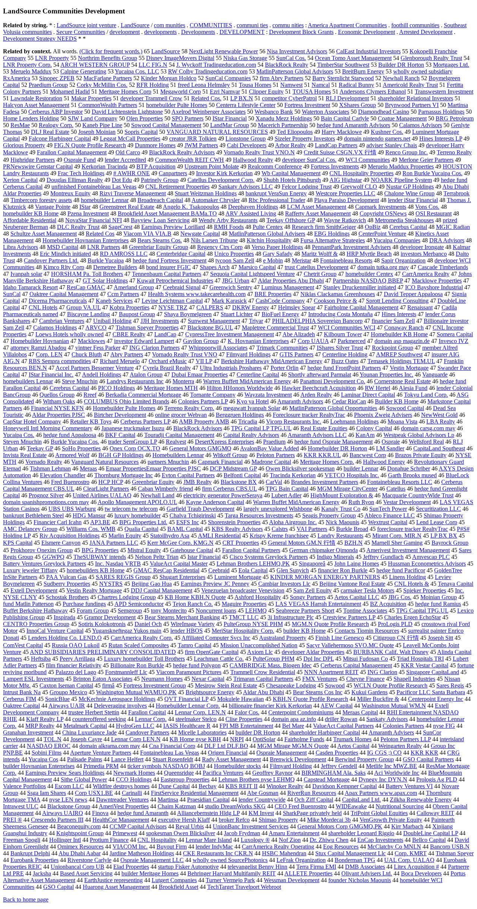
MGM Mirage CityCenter (347, 488)
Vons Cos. (427, 207)
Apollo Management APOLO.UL (137, 502)
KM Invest (261, 813)
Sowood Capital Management (166, 125)
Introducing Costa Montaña (340, 314)
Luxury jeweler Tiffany (30, 570)
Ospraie (391, 441)
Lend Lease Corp (436, 522)
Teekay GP (40, 448)
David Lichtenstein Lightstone (127, 111)
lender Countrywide (261, 799)
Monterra (183, 381)
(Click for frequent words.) (110, 51)
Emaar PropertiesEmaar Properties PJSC (153, 468)
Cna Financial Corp (172, 746)
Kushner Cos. (387, 132)
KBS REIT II (241, 786)
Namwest (291, 85)
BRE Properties (273, 294)
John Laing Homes (356, 563)
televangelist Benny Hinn (257, 867)
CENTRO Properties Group (36, 624)
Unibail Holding (112, 321)
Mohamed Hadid (70, 91)
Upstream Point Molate (211, 166)
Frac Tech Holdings (81, 173)
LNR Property (52, 58)
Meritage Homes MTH (171, 388)
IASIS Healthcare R (187, 726)
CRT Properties (240, 543)
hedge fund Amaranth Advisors (353, 125)
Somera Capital (455, 334)
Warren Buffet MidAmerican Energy (296, 502)
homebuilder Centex (369, 274)
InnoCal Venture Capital (54, 631)
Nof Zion (290, 840)
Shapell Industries (414, 679)
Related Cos (100, 233)
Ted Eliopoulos (295, 132)
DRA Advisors (446, 240)
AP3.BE (100, 522)
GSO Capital (58, 887)
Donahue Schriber (408, 468)
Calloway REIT (435, 813)
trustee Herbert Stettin (93, 712)
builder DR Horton (258, 732)
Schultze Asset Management (43, 233)
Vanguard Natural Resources (105, 462)
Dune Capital (174, 786)
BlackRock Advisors (197, 428)
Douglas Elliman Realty (75, 180)
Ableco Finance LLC (389, 515)
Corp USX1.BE (94, 793)
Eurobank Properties (34, 860)
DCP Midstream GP (233, 468)
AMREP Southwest (399, 354)
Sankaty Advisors (387, 719)
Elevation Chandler (62, 475)
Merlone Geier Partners (426, 160)
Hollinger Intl (65, 840)
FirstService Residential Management (194, 793)
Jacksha (42, 873)
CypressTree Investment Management (229, 334)
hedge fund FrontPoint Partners (344, 368)
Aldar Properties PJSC (58, 415)
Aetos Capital (353, 746)
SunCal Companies (228, 78)
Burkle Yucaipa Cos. (75, 441)
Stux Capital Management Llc (350, 853)
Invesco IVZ (453, 341)
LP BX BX (443, 535)
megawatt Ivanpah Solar (251, 408)
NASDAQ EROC (48, 746)
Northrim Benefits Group (107, 58)
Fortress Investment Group (154, 685)
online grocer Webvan (181, 415)
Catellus (395, 488)
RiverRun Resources (311, 793)
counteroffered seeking (99, 719)
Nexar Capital (208, 679)
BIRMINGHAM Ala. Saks (333, 773)
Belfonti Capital (242, 475)
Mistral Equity (144, 550)
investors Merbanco (424, 254)
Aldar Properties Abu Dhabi (291, 280)
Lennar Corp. (151, 719)
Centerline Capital (258, 374)
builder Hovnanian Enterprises (39, 766)
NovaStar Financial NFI (93, 220)
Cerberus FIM (19, 699)
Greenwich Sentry (230, 287)
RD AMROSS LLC (124, 254)
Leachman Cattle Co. (219, 658)
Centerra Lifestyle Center (245, 105)
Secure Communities (80, 32)
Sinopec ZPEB (57, 78)
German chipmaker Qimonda (323, 550)
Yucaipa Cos (43, 759)
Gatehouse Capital (191, 550)
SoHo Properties (81, 448)
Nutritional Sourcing (400, 806)
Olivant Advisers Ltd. (366, 873)
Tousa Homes (255, 85)
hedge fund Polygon (197, 665)
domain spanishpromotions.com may (46, 502)
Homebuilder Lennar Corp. (188, 705)
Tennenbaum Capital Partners (166, 274)
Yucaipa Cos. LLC (137, 71)
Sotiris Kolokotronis (102, 624)
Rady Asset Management (231, 759)
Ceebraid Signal (181, 287)
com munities (169, 25)
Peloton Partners (275, 455)
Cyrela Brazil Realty (167, 368)
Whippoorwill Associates (218, 348)
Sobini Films (46, 752)
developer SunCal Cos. (309, 160)
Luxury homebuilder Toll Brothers (144, 658)
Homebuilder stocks (237, 766)
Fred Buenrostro (70, 482)
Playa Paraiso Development (346, 200)
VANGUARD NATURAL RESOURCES (217, 132)
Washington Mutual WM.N (393, 705)
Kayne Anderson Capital (215, 502)
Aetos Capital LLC (356, 597)
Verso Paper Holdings (277, 247)
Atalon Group (146, 374)
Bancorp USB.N (450, 846)
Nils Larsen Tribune (214, 240)
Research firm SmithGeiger (324, 227)
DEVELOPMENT (242, 32)
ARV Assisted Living (250, 213)
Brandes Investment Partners (324, 482)
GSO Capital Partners (428, 759)
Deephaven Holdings (253, 207)
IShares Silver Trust (340, 348)
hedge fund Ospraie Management (333, 441)
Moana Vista (402, 421)
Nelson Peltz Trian (157, 557)
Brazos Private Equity (420, 455)
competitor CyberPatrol (289, 98)
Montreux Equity (70, 193)
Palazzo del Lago (76, 672)
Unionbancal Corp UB (77, 867)
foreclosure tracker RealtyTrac (412, 529)
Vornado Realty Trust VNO (184, 354)
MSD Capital (62, 247)
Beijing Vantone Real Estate (352, 584)
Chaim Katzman (177, 806)
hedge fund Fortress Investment (169, 260)
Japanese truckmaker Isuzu (132, 428)
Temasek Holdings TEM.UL (401, 361)
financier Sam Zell (393, 321)
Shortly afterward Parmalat (319, 374)
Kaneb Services (114, 301)
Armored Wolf (72, 455)
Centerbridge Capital (181, 254)
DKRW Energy (250, 307)
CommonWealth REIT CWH (189, 160)
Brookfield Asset (178, 887)
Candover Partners (147, 732)
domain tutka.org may (383, 267)
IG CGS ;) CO (384, 752)
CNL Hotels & (411, 584)
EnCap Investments (380, 840)
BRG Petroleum (455, 118)
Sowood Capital (405, 408)
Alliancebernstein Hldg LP (208, 813)
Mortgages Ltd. (451, 65)
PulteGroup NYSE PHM (253, 624)
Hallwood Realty (253, 160)
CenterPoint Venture (382, 233)
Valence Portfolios (24, 786)
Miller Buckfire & (378, 699)
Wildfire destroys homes (121, 786)
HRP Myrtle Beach (369, 254)
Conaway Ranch (404, 327)
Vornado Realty (43, 462)
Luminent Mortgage (237, 577)
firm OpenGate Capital (211, 652)
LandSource (135, 25)
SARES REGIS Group (123, 577)
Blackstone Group (68, 806)
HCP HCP (110, 482)
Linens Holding (407, 577)
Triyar (256, 321)
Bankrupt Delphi (30, 853)
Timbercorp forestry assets (41, 200)
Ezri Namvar (225, 91)
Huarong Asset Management (116, 887)
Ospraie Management (281, 752)
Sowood (335, 685)
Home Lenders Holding (31, 118)
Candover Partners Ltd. (51, 260)
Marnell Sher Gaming (397, 543)
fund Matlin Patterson (28, 604)
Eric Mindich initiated (65, 254)
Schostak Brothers (67, 597)
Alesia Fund (413, 388)
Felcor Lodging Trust (307, 186)
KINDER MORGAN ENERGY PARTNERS (325, 577)
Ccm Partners (123, 294)
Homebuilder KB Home (399, 334)
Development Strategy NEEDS (40, 38)
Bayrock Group (450, 543)
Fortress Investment (307, 105)
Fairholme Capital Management (361, 307)
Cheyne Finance (365, 679)
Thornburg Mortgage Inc (123, 475)
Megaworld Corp (180, 91)
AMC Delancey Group (30, 529)
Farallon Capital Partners (251, 550)
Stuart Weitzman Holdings (206, 193)
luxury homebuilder (137, 515)
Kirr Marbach (407, 826)
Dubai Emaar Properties (199, 374)
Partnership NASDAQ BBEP (368, 280)
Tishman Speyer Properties (147, 327)
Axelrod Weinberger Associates (208, 111)
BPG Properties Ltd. (143, 522)
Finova (100, 813)
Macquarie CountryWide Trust (418, 495)
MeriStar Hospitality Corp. (243, 631)
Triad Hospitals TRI (420, 658)
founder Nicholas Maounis (359, 880)
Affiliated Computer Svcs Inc (215, 638)
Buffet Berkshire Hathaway (35, 610)
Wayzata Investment (268, 394)
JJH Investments (159, 321)
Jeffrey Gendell (339, 766)
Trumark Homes (352, 739)
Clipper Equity (266, 91)
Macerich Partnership (283, 125)
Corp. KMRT (411, 853)
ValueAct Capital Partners (343, 726)
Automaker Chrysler (216, 200)
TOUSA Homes (312, 91)
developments (160, 32)
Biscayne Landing (88, 314)
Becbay (208, 786)
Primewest (125, 833)
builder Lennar (361, 468)
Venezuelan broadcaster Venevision (242, 590)
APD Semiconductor (139, 604)
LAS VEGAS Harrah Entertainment (318, 604)
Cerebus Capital (408, 227)
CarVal (274, 482)
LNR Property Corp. (27, 65)
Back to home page (25, 899)
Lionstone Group (245, 138)
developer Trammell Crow (151, 98)
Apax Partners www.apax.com (381, 793)
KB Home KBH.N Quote (195, 597)
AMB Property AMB (204, 421)
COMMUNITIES (211, 25)
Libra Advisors (20, 247)
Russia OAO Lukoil (75, 645)
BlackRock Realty (286, 65)
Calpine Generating (83, 71)
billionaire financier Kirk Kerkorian (270, 705)
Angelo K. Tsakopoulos (191, 207)
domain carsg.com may (428, 428)
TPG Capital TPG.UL (422, 610)
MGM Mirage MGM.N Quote (293, 746)
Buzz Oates (344, 361)
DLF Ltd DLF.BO (226, 746)
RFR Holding (152, 85)
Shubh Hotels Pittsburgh (292, 180)
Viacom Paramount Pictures (188, 672)
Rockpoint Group (392, 348)
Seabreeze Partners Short (305, 610)
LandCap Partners (336, 145)
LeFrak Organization (301, 860)
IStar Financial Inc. (51, 374)
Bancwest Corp (368, 455)
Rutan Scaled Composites (138, 645)
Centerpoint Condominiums (301, 712)
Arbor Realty (290, 145)
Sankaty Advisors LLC (245, 186)
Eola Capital (253, 570)
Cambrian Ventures (61, 321)
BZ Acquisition (388, 604)
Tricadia (247, 421)
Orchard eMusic (168, 361)
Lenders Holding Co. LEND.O (65, 638)
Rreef (90, 394)
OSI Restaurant (434, 213)
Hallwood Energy (384, 462)
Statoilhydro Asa (169, 535)
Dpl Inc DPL (318, 658)
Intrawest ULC (20, 806)
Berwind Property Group (364, 759)
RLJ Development (347, 98)
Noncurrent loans (216, 610)
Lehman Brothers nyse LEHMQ (256, 779)
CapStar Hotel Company (32, 421)
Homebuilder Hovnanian (39, 341)
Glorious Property (24, 145)
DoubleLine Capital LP (430, 833)
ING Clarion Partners (154, 348)
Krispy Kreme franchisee (279, 535)
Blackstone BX (239, 482)
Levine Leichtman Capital (172, 301)
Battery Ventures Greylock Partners (44, 563)
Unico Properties (234, 254)
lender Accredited (125, 160)
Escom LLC (69, 786)
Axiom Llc (260, 652)
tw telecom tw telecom (131, 509)
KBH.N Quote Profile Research (310, 699)
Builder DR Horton (401, 65)
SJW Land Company (92, 118)
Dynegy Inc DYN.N (382, 779)
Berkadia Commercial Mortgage (143, 394)
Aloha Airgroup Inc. (293, 522)
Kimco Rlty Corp (63, 267)
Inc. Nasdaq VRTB (118, 563)
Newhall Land (157, 495)
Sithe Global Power (84, 779)
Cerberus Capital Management (356, 665)
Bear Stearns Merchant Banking (182, 617)
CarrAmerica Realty (425, 274)
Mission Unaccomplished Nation (258, 645)
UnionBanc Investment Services (250, 826)
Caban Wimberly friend (165, 488)
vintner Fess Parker (97, 348)
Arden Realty (316, 394)
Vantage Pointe (52, 207)
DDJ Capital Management (161, 590)
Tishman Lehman (50, 468)
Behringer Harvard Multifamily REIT (231, 873)
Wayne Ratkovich (345, 220)
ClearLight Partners (106, 488)
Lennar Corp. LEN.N (200, 712)
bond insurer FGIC (168, 267)
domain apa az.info (293, 719)
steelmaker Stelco (196, 719)
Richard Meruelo (120, 361)
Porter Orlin (284, 368)
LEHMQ (256, 610)
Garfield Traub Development (200, 509)
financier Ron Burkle (342, 570)
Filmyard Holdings (248, 354)
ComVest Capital (23, 645)
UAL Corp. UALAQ (409, 860)
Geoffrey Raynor (272, 773)
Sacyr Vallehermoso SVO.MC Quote (350, 645)
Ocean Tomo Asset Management (353, 58)
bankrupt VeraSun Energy (276, 193)
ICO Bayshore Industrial (434, 287)
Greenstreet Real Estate (126, 207)
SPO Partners (187, 118)
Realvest (176, 441)
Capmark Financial (220, 462)
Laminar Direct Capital (368, 394)
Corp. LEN (49, 354)
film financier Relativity (73, 665)
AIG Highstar (345, 180)
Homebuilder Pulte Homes (124, 408)
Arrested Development (425, 32)
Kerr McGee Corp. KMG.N (180, 543)
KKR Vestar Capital (424, 665)
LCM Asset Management (316, 207)
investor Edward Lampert (144, 341)
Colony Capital (374, 428)
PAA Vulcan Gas (66, 577)
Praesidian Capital (208, 799)
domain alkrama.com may (109, 746)
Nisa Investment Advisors (297, 51)
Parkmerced (352, 341)
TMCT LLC (244, 617)
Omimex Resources (80, 846)
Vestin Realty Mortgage (94, 590)
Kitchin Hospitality (269, 240)
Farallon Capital (147, 712)
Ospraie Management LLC (152, 860)
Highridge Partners (32, 160)
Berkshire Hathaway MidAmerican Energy (271, 361)
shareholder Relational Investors (415, 98)
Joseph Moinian (97, 132)
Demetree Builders (115, 267)
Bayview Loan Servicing (160, 220)
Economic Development (366, 32)
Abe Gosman (262, 793)
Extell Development (33, 590)
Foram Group (93, 610)
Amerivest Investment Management (408, 550)
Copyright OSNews (383, 213)
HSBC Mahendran (284, 853)
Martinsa (168, 799)
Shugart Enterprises (182, 577)
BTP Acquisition (156, 166)
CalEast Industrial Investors (368, 51)
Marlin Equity (124, 535)
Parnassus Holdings (441, 111)
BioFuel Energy (280, 314)
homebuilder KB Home (31, 213)
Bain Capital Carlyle (345, 118)
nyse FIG (444, 726)
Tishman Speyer (455, 853)
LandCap (165, 334)
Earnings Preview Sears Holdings (64, 773)
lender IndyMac (214, 846)
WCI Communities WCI (346, 327)
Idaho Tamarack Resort (30, 287)
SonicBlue (57, 699)
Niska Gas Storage (245, 58)
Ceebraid (219, 570)
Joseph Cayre (86, 739)
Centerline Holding (344, 354)
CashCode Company (280, 301)
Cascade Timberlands (443, 267)
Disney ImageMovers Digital (180, 58)
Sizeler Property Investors (305, 138)
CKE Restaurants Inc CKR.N (218, 853)
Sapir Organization (403, 260)
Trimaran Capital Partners (263, 679)
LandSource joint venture (86, 25)
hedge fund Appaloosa (69, 435)
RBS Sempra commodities (60, 361)
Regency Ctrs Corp (220, 247)
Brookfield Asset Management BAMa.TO (167, 213)
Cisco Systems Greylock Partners (269, 557)
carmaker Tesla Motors (367, 590)
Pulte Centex (268, 227)
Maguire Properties (244, 604)
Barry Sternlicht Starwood (343, 78)
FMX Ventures (319, 679)
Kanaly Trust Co (340, 509)
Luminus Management (287, 287)
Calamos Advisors (420, 125)
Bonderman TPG (355, 860)
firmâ (108, 685)
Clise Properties (243, 719)
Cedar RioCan (349, 401)
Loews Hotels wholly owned (69, 334)
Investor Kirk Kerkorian (224, 173)
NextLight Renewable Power (223, 51)
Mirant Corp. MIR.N (396, 535)
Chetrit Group (320, 274)
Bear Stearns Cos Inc (317, 692)
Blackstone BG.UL (210, 327)
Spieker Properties (424, 590)
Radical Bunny (356, 85)
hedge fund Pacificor (400, 570)
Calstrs (280, 529)
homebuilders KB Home (95, 570)
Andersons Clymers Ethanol (372, 91)
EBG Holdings (332, 233)
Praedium (274, 441)
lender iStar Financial (413, 200)
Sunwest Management (214, 321)
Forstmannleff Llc (126, 672)
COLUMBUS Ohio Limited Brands (126, 401)
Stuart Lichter (237, 314)
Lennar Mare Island (209, 840)
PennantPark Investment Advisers (351, 247)
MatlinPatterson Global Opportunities (333, 408)
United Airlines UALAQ (102, 495)
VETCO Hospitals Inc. (352, 475)
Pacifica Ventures (223, 773)
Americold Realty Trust (410, 85)
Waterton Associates (325, 111)
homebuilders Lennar (28, 381)
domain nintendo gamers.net (377, 138)
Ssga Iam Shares (46, 793)
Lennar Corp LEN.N (136, 739)
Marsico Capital (257, 267)
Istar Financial (204, 557)
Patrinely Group (160, 180)
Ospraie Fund (80, 160)
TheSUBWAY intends (99, 557)
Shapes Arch (215, 267)
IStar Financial (229, 118)
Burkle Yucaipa (106, 260)
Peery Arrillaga (77, 658)
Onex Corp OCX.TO (135, 448)
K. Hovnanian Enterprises (258, 341)
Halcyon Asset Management (36, 105)
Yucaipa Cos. (18, 435)
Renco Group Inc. (406, 152)
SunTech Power (388, 509)
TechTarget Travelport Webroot (244, 887)
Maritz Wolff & (319, 254)
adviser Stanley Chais (391, 145)
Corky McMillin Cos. (102, 85)
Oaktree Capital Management (63, 294)
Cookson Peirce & (335, 301)
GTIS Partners (296, 354)
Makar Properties (91, 98)
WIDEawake (351, 806)
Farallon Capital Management (72, 152)
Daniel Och (148, 624)
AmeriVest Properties (124, 806)
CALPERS (209, 307)
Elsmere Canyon (60, 543)
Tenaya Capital (455, 584)
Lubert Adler (286, 495)
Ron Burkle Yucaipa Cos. (432, 173)
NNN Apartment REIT (331, 672)
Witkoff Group (230, 455)
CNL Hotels (43, 307)
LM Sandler (390, 448)
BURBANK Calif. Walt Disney (391, 652)
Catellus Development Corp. (221, 180)
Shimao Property (278, 820)
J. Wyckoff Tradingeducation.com (216, 65)
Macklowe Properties (437, 280)
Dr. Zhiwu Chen (329, 840)
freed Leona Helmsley (204, 85)
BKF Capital (120, 435)
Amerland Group (134, 287)
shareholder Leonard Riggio (361, 833)
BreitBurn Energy (363, 71)
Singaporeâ (312, 563)
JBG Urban (235, 280)
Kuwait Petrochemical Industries (175, 280)
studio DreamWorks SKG (235, 806)
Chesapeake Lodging (291, 685)
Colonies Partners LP (203, 401)
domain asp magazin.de (402, 341)
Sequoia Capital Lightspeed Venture (252, 274)
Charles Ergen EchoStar (412, 617)
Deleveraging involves (120, 705)
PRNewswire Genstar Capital (38, 166)
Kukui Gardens (369, 692)
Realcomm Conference (275, 166)
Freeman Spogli (21, 840)
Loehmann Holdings (354, 421)
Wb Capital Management (291, 173)
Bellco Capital (429, 840)
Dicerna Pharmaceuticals (58, 301)
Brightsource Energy (210, 692)
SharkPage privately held (312, 813)
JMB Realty (197, 482)
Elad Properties (131, 867)
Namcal (321, 85)
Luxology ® (255, 840)
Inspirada (64, 617)
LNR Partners (103, 247)
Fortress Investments (335, 166)
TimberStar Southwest (343, 65)
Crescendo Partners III (57, 820)
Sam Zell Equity (312, 590)
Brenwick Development (298, 759)
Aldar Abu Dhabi (263, 692)
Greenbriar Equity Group (158, 247)
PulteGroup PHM (273, 658)
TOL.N (52, 739)
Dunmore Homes (155, 145)
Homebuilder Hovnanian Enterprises (85, 240)
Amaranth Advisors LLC (317, 435)
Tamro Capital (194, 645)
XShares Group (357, 105)
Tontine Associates (365, 610)
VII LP (204, 361)
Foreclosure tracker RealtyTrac (309, 415)
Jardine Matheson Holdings (142, 853)
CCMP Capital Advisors (138, 826)
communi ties (252, 25)
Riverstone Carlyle (89, 860)
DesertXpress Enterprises (224, 441)
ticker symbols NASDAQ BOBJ (166, 766)
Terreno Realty (454, 152)
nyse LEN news (68, 799)
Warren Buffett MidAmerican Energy (247, 381)
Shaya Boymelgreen (188, 314)
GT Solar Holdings (105, 280)
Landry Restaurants (340, 535)
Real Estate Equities (323, 428)
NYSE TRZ (172, 307)
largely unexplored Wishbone (277, 509)
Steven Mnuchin (22, 441)
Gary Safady (278, 254)
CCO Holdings (134, 779)
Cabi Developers (246, 145)
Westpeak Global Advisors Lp (418, 435)
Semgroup (130, 610)
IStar (85, 207)
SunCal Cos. (291, 58)
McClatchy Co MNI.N (394, 846)
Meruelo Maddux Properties (401, 166)
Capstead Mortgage (327, 779)
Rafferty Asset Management (318, 213)
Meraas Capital (360, 712)
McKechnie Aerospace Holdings (117, 699)
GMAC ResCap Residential (166, 570)
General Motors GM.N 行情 (301, 543)
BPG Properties (100, 550)
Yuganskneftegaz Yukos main (126, 631)
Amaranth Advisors (300, 401)
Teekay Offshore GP (290, 220)
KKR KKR (424, 752)
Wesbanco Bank (274, 111)
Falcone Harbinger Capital (60, 138)
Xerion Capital (20, 180)
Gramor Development (110, 617)
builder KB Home (304, 631)
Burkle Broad (352, 529)
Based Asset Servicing (86, 873)
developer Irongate (422, 247)
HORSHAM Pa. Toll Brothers (87, 274)
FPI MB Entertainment (246, 726)
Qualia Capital (141, 529)
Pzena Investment (88, 213)
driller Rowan (341, 719)
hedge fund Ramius (438, 604)
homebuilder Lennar (105, 200)
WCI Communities (367, 160)
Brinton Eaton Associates (102, 679)
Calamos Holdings (55, 327)
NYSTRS (111, 584)
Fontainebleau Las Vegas (169, 752)
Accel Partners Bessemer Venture (95, 368)
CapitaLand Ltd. (361, 799)
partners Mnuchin (168, 462)
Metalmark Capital (85, 726)
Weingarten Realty (400, 746)
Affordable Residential (29, 220)
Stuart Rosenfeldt (172, 759)
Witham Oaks (59, 401)
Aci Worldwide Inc (396, 773)
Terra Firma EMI (316, 867)
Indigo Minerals (335, 557)
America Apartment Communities (347, 25)
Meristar (301, 260)
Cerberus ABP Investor (55, 111)
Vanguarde (435, 374)
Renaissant (420, 307)
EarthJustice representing (113, 880)
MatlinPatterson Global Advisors (294, 71)
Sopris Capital (141, 132)
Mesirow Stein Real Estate (226, 685)
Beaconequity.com (79, 826)
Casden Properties (337, 752)
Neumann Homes (162, 679)
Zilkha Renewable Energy (421, 799)
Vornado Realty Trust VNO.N (259, 152)
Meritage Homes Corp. (327, 462)
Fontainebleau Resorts (346, 260)
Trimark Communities (282, 348)
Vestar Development (407, 502)
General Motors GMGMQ (200, 448)
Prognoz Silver (46, 495)
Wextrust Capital (387, 522)
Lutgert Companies (174, 880)
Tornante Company (213, 394)
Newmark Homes (134, 773)
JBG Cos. (399, 597)
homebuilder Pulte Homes (176, 105)
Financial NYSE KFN (57, 408)
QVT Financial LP (186, 699)
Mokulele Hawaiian (240, 699)
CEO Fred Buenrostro (301, 806)
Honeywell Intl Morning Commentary (47, 428)
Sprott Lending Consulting (397, 301)
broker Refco (234, 820)
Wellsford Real (426, 441)
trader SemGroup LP (132, 441)
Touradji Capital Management (179, 435)
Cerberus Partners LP (145, 421)
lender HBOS (186, 631)
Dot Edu (122, 180)
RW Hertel (377, 388)
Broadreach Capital (160, 200)
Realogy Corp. (56, 125)
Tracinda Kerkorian (293, 475)
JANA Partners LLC (113, 543)
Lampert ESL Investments (33, 679)
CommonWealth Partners (107, 105)
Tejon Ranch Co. (193, 604)
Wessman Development (291, 880)
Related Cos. (206, 98)
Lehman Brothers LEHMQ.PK (253, 563)
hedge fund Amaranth (142, 813)
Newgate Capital (200, 233)
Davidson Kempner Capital (344, 786)
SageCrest (120, 227)
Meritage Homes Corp (125, 91)
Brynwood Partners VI (412, 105)
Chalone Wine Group (409, 193)
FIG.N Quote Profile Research (90, 145)
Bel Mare (293, 726)
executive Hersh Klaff (184, 820)
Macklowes (91, 341)
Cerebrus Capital (69, 388)
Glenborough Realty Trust (431, 58)
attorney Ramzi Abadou (38, 348)
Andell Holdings (101, 374)
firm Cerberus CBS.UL (229, 488)
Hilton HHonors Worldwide (240, 388)
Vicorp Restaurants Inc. (293, 421)
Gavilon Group (201, 341)
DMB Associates (365, 867)
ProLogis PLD (395, 624)
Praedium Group (48, 85)
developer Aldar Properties (313, 652)
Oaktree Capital (21, 705)
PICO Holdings (116, 388)
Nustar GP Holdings (410, 186)
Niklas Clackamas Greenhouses (337, 294)
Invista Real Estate (25, 455)
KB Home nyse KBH (195, 739)
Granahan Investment (28, 732)
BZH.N (353, 543)
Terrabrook (456, 193)
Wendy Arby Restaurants (228, 220)
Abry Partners (126, 354)
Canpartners (173, 173)
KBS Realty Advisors (237, 529)
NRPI (237, 739)
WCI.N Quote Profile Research (390, 685)
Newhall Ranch (401, 78)
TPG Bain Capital (287, 488)
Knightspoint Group (80, 833)
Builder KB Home (396, 401)
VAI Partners (312, 529)
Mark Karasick (229, 301)
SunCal (11, 294)
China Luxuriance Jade (89, 732)
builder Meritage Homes (150, 873)
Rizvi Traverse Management (132, 193)
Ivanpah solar (26, 274)
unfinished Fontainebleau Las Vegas (93, 186)
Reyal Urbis (190, 826)
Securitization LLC (438, 509)
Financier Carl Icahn (58, 522)
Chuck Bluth (87, 354)
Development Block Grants (301, 32)
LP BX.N (241, 98)
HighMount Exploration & (341, 495)
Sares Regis (450, 685)
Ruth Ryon (361, 502)
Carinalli (132, 793)
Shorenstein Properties (234, 522)
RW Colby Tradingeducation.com (207, 71)
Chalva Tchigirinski (193, 515)
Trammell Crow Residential (262, 672)
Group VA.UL (83, 307)
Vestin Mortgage (409, 368)
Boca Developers (421, 873)
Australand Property (282, 638)
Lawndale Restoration (36, 98)
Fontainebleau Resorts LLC (399, 482)
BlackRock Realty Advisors (182, 152)
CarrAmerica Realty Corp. (142, 638)
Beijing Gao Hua (152, 584)
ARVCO (96, 327)
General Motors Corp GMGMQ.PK (339, 826)
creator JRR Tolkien (193, 138)
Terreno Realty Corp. (189, 408)
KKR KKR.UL (322, 455)
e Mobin (273, 260)
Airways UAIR (66, 705)
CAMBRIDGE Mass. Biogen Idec (271, 665)
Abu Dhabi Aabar (80, 853)
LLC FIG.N (153, 65)
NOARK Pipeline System (401, 180)
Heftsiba (41, 658)
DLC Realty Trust (78, 227)
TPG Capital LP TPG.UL (261, 428)
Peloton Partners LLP (405, 739)
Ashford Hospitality (257, 597)
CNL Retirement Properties (177, 186)
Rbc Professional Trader (277, 200)
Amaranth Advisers (391, 732)
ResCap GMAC (86, 287)
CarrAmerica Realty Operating (278, 846)
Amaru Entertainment (294, 833)
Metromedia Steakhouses (404, 220)
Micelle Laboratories (202, 732)
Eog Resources (340, 846)
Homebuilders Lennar (178, 455)
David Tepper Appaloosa (413, 294)
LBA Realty (440, 421)
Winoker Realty (284, 786)
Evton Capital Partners (188, 475)
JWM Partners (201, 145)
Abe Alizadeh (298, 334)
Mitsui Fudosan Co (365, 658)
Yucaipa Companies (396, 240)
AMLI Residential (219, 535)
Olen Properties (144, 118)
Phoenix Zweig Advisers (383, 415)
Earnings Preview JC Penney (215, 584)
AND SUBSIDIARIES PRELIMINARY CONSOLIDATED (103, 652)
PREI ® (12, 820)
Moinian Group (438, 597)
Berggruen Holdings (240, 415)
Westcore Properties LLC (345, 193)
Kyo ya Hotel (253, 401)
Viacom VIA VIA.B (147, 233)
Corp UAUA (313, 341)
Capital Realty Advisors (251, 435)
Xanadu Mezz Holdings (284, 118)
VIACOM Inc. (130, 846)
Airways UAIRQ (62, 813)
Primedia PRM (101, 766)
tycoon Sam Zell (234, 260)
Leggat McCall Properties (130, 138)
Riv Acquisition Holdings (69, 535)
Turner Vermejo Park (230, 880)
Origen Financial (227, 752)
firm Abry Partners (281, 78)
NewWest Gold (439, 415)
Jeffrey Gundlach (383, 557)
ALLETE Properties (308, 873)
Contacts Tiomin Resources (367, 631)
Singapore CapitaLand (432, 672)
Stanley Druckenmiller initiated (359, 287)
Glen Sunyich (293, 570)
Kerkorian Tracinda (104, 166)
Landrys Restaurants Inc (135, 381)
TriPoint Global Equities (379, 813)
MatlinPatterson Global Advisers (267, 233)
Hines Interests (399, 314)
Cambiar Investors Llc (284, 584)
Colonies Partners (403, 726)
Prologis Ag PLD (436, 779)
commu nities (288, 25)
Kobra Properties (129, 307)
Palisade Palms (84, 759)
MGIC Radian (453, 227)
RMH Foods (229, 227)
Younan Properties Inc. (386, 374)
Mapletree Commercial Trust (275, 327)
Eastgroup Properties (185, 779)
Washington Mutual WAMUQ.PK (136, 692)
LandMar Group (229, 125)
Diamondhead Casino (383, 111)
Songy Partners (308, 597)
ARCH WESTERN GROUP (95, 65)
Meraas (88, 468)
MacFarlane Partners (107, 78)
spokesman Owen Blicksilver (180, 833)
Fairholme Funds (304, 739)
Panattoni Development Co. (332, 381)
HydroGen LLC (135, 726)
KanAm (365, 435)
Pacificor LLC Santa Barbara (431, 692)
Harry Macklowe (342, 132)
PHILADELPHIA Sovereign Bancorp (317, 321)
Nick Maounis (342, 522)
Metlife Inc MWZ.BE (391, 766)
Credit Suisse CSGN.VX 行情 (340, 152)
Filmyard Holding (291, 766)
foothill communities (415, 25)
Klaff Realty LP (44, 719)
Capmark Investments (380, 207)
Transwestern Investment (444, 91)
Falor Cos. (247, 712)
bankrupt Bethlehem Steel (33, 515)
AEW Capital (336, 705)
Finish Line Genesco (339, 638)
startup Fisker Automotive (188, 867)
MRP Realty (39, 726)
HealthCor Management (120, 820)
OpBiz (372, 227)
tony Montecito (169, 610)
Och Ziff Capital (313, 799)
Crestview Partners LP (349, 617)
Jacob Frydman (242, 833)
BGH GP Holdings (120, 455)
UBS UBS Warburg (72, 509)
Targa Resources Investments (259, 515)
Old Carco (128, 152)
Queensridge (179, 773)
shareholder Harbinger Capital (324, 732)
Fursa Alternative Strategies (332, 240)
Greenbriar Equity (153, 482)
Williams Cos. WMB (91, 529)
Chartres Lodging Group (127, 597)
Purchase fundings (84, 604)
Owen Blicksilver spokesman (300, 468)
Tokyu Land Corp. (426, 394)
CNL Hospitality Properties (361, 173)
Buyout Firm (172, 846)
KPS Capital (17, 543)
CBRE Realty (129, 334)
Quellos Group (57, 394)
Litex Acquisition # (416, 867)
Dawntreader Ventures (122, 799)
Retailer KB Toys (90, 421)
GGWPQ (53, 557)
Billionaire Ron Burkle (137, 665)
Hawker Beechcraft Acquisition (319, 388)
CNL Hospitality (157, 840)
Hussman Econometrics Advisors (427, 563)
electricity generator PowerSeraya (222, 495)
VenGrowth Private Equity (391, 820)
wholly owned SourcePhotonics (230, 860)
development (125, 32)
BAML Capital (185, 529)
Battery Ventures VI (409, 786)
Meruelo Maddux (30, 71)
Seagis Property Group (329, 515)
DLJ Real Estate (50, 132)
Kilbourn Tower (343, 334)
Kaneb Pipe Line (102, 125)
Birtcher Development (120, 415)
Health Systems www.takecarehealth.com (197, 294)
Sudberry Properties (67, 584)
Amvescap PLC (431, 557)
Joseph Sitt (440, 638)
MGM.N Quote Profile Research (330, 624)
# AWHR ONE (131, 173)
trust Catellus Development (316, 267)
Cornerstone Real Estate (402, 381)
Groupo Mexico (68, 692)
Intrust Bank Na (22, 692)
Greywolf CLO (359, 186)
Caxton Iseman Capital (66, 685)
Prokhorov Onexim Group (41, 550)
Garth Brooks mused (412, 475)
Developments (198, 32)
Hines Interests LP (440, 138)
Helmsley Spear (296, 307)
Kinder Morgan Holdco (168, 78)
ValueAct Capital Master (179, 563)
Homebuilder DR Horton (337, 448)
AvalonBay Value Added (269, 448)
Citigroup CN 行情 (396, 638)
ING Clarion (382, 672)
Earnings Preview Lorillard (173, 227)
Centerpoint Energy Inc (435, 699)
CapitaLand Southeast (439, 448)
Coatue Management (402, 118)
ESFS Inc (187, 522)
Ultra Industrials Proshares (231, 368)
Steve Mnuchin (80, 381)
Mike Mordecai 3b (329, 820)
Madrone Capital (271, 462)
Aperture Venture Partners (100, 752)
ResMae (20, 125)
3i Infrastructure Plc (291, 617)
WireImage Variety (193, 624)
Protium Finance (109, 840)
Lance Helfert (127, 759)
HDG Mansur (89, 515)
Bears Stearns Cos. (160, 240)
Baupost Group (137, 314)
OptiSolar (264, 739)
